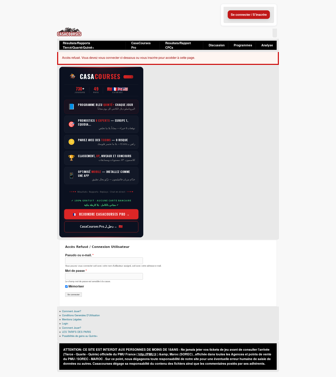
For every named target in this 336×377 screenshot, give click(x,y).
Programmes (243, 45)
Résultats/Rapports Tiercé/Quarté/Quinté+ (78, 45)
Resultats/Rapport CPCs (178, 45)
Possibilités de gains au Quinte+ (80, 336)
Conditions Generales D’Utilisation (81, 315)
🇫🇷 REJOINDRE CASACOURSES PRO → (101, 214)
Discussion (217, 45)
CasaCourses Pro (141, 45)
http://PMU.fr (147, 354)
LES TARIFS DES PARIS (76, 332)
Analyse (267, 45)
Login (65, 323)
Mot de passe (76, 270)
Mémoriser (76, 286)
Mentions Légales (71, 319)
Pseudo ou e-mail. (79, 255)
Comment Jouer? (71, 311)
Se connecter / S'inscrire (249, 14)
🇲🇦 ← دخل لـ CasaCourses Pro (101, 226)
